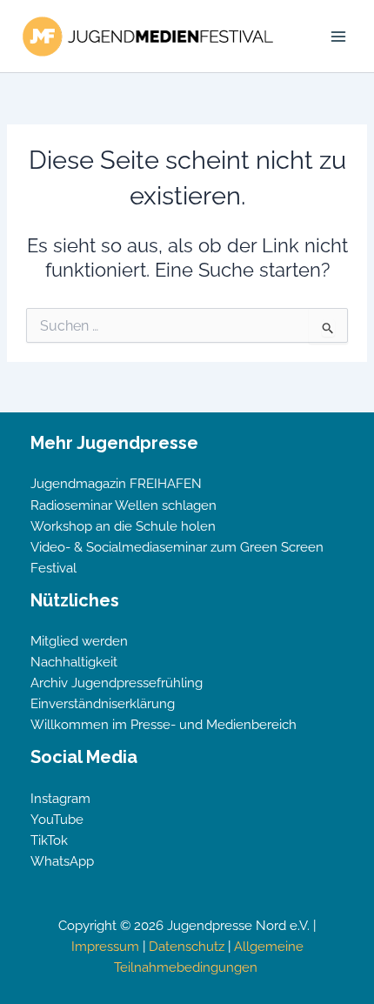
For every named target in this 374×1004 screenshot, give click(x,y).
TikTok (49, 840)
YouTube (56, 819)
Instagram (60, 798)
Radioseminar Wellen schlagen (123, 505)
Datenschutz (186, 946)
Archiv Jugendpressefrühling (116, 682)
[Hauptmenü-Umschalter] (338, 36)
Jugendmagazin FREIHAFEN (116, 483)
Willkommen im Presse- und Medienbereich (163, 724)
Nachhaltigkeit (73, 661)
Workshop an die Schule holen (123, 526)
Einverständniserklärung (102, 703)
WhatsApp (62, 860)
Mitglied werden (79, 640)
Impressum (105, 946)
